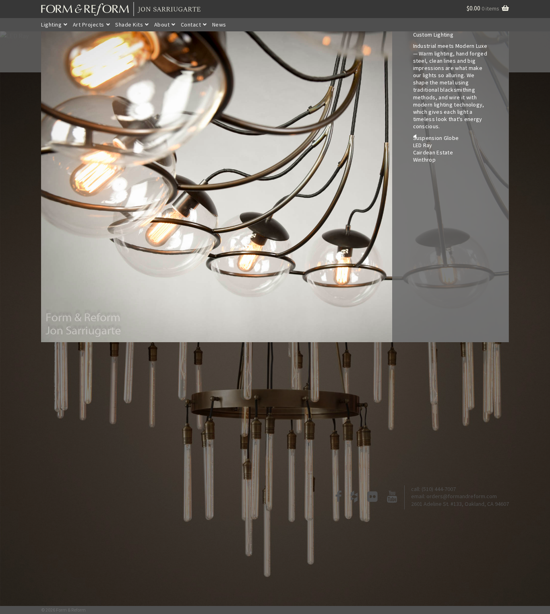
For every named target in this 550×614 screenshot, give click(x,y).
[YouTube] (392, 497)
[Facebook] (338, 497)
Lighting (51, 24)
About (162, 24)
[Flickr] (372, 497)
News (219, 24)
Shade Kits (129, 24)
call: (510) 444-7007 (433, 489)
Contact (191, 24)
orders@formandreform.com (461, 496)
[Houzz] (354, 497)
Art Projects (88, 24)
